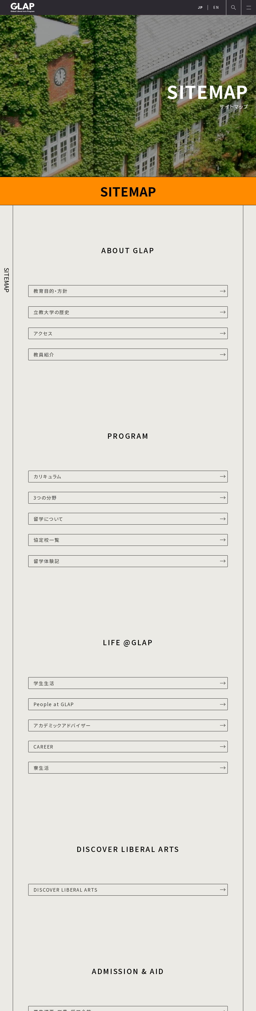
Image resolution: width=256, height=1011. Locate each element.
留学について (49, 518)
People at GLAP (54, 704)
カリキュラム (48, 476)
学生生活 (44, 683)
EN (216, 7)
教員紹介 (44, 354)
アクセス (43, 333)
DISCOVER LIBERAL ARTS (66, 889)
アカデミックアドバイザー (62, 725)
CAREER (44, 746)
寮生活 (41, 767)
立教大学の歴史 (52, 312)
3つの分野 (45, 497)
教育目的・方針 (51, 290)
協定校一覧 (47, 539)
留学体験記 (47, 561)
